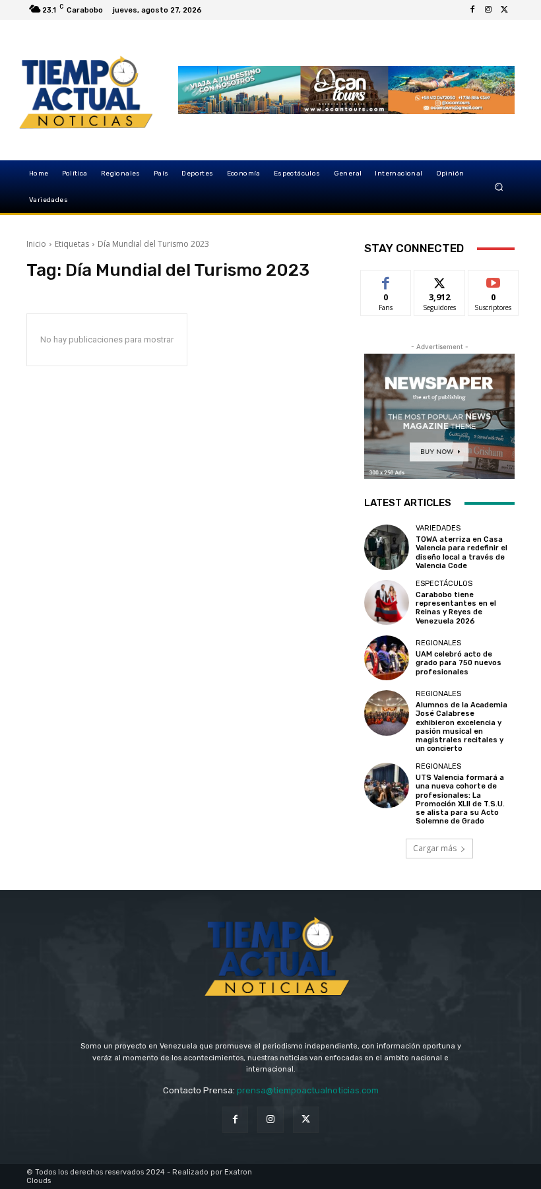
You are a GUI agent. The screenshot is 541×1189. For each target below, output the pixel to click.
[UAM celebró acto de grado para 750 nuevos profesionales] (386, 657)
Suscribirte (494, 280)
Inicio (36, 243)
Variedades (438, 528)
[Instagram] (488, 10)
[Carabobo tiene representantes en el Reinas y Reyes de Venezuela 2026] (386, 602)
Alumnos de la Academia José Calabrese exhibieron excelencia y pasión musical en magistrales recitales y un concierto (461, 727)
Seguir (440, 280)
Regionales (438, 643)
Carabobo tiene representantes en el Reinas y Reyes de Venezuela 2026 (456, 608)
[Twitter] (504, 10)
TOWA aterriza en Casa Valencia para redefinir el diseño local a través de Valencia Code (461, 552)
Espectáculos (444, 583)
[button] (499, 187)
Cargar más (435, 848)
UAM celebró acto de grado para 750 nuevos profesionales (458, 663)
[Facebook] (472, 10)
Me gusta (386, 280)
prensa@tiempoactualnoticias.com (308, 1090)
